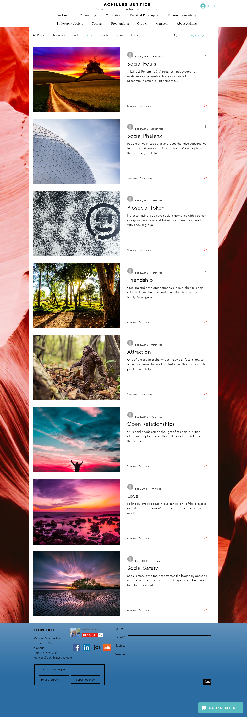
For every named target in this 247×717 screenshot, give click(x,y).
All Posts (38, 35)
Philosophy (59, 35)
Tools (104, 35)
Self (75, 35)
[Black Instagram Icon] (97, 647)
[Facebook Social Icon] (76, 647)
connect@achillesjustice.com (53, 657)
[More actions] (206, 54)
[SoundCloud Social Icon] (107, 647)
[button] (175, 35)
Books (119, 35)
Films (134, 35)
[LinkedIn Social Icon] (86, 647)
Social (89, 35)
